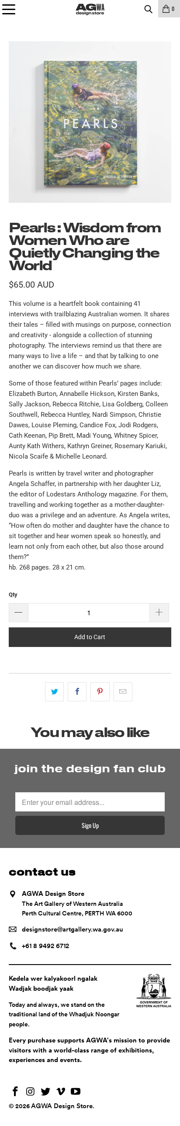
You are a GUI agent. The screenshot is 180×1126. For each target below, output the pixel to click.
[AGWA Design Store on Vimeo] (60, 1092)
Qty (13, 594)
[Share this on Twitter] (54, 691)
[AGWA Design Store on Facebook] (15, 1092)
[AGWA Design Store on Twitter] (45, 1092)
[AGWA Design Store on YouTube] (76, 1092)
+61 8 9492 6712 (45, 946)
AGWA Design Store (62, 1106)
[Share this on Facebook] (77, 691)
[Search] (148, 8)
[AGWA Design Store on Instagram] (30, 1092)
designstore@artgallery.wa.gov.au (72, 929)
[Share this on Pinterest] (99, 691)
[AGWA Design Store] (90, 8)
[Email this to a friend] (123, 691)
